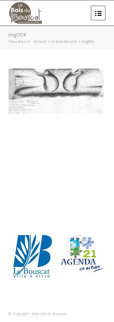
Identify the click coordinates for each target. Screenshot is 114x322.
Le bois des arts (64, 41)
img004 (17, 35)
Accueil (40, 41)
